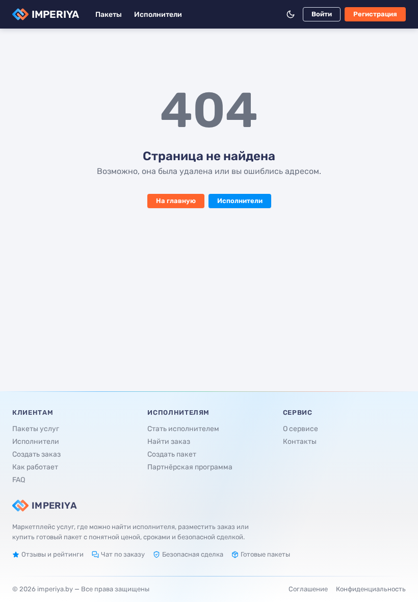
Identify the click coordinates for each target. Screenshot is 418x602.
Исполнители (158, 14)
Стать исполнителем (183, 428)
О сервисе (300, 428)
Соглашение (308, 589)
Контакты (300, 441)
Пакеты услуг (35, 428)
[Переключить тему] (290, 14)
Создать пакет (171, 454)
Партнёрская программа (189, 467)
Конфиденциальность (371, 589)
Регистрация (375, 14)
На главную (176, 201)
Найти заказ (168, 441)
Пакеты (108, 14)
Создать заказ (36, 454)
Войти (321, 14)
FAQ (18, 479)
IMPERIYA (55, 14)
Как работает (35, 467)
